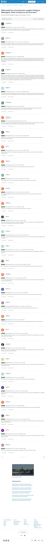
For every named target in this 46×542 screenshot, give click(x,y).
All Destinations (26, 524)
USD (23, 1)
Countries (25, 521)
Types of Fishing (16, 522)
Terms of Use (36, 522)
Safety (5, 525)
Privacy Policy (36, 523)
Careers (5, 522)
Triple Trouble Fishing (15, 220)
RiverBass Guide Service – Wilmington (18, 249)
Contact (5, 524)
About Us (5, 521)
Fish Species (16, 523)
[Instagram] (8, 541)
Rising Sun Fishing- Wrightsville (17, 178)
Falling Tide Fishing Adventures (17, 264)
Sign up (42, 1)
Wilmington (21, 5)
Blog (4, 523)
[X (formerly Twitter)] (6, 541)
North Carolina (15, 5)
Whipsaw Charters (15, 448)
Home (4, 5)
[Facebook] (4, 541)
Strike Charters (14, 56)
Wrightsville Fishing (15, 319)
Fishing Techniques (17, 521)
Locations (25, 523)
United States (8, 5)
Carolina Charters (15, 106)
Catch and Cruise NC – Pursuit (17, 150)
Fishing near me (16, 524)
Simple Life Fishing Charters (17, 333)
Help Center (36, 521)
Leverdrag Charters (15, 27)
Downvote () (10, 32)
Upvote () (4, 32)
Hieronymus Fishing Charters (17, 91)
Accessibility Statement (38, 527)
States (25, 522)
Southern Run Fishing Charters (17, 41)
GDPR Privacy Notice (37, 524)
